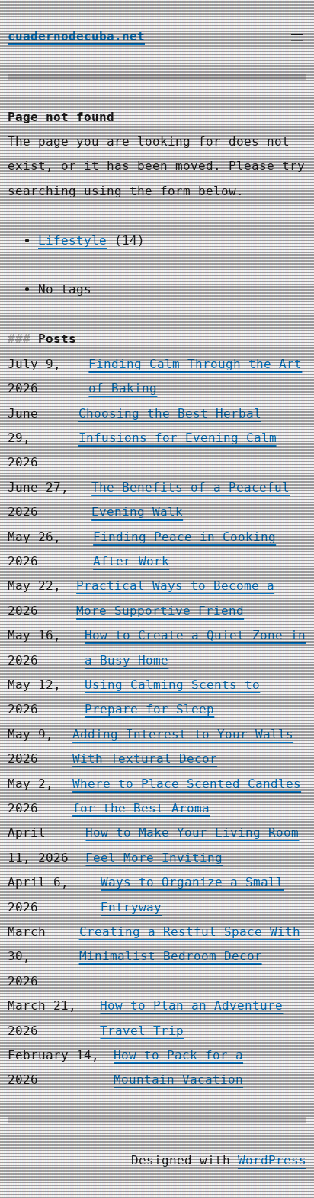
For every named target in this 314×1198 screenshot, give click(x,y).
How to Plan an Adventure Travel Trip (191, 1017)
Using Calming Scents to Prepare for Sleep (172, 696)
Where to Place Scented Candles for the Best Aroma (186, 796)
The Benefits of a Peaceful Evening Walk (190, 499)
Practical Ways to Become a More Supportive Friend (175, 597)
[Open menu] (297, 37)
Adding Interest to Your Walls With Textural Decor (182, 746)
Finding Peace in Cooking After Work (184, 549)
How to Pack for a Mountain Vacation (178, 1067)
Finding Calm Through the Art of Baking (195, 376)
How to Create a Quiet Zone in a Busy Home (195, 647)
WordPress (272, 1160)
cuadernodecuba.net (76, 36)
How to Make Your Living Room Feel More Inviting (192, 844)
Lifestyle (72, 240)
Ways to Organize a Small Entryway (192, 894)
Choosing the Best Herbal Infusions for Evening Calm (177, 425)
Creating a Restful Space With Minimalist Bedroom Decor (189, 943)
